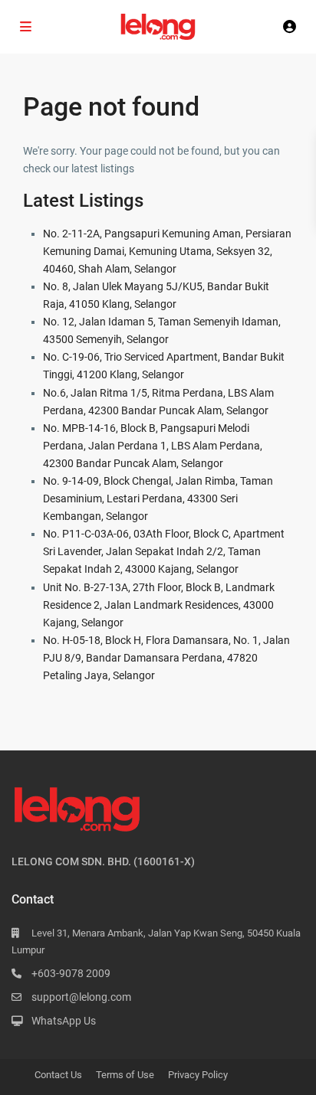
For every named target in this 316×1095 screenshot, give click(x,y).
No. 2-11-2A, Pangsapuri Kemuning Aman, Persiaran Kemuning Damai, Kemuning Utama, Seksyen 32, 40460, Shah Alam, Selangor (167, 251)
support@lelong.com (81, 997)
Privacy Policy (198, 1074)
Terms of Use (125, 1074)
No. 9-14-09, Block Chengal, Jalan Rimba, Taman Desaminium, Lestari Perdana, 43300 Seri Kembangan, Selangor (158, 498)
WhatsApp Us (63, 1021)
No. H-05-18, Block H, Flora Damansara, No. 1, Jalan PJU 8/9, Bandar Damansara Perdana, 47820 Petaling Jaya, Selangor (166, 658)
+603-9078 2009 (70, 973)
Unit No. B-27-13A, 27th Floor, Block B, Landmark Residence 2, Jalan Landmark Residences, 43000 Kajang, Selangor (159, 605)
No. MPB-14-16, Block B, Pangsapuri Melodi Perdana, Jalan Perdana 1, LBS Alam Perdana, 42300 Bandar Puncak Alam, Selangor (152, 445)
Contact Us (58, 1074)
